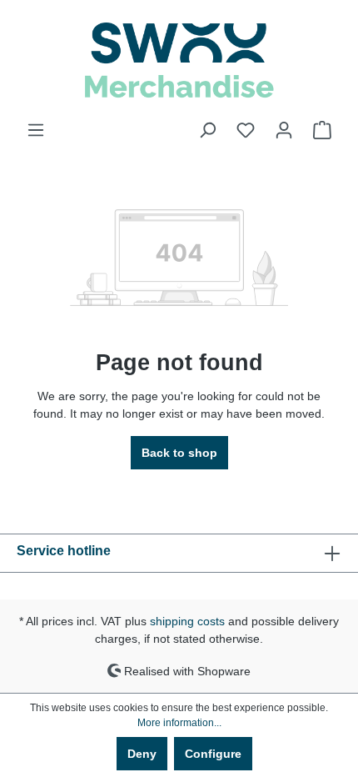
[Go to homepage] (179, 60)
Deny (142, 753)
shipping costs (187, 621)
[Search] (207, 130)
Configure (213, 753)
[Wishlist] (245, 130)
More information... (179, 723)
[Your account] (284, 130)
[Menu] (36, 130)
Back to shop (179, 452)
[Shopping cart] (322, 130)
